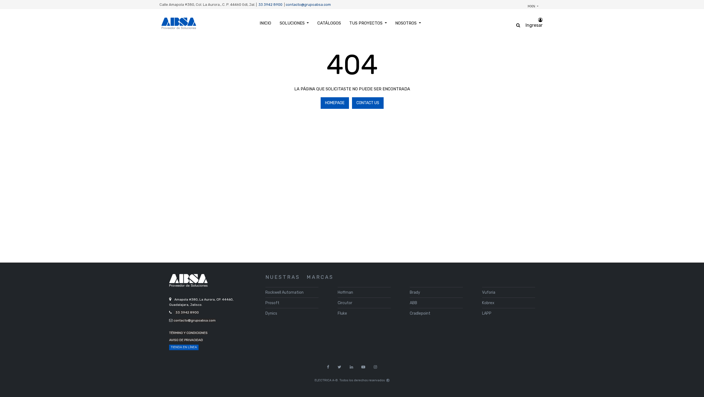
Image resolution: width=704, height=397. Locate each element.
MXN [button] (532, 6)
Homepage (335, 103)
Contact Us (367, 103)
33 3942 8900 (270, 4)
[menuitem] (265, 23)
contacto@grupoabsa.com (308, 4)
